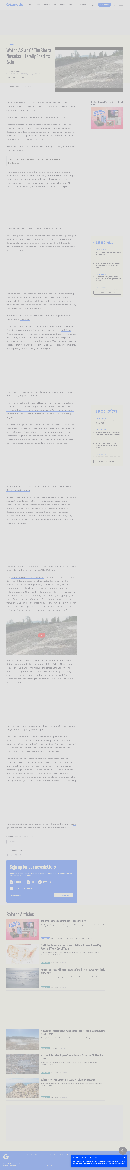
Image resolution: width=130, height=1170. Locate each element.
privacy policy (100, 1163)
